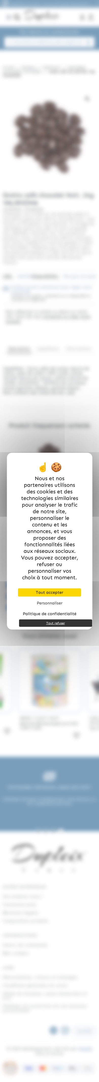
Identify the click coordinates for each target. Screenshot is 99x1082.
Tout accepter (49, 592)
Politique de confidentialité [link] (49, 613)
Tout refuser (55, 623)
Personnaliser (49, 603)
